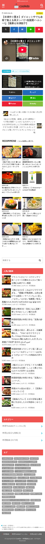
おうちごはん (22, 465)
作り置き (19, 487)
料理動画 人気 (22, 494)
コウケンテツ (9, 478)
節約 (16, 503)
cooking (7, 458)
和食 (30, 487)
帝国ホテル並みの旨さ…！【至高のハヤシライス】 (27, 390)
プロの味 (36, 478)
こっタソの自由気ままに (25, 471)
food (34, 458)
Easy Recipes (21, 458)
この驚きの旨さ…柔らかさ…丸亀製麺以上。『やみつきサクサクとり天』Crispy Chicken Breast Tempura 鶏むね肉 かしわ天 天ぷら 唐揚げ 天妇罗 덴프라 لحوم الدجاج (22, 336)
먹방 (6, 513)
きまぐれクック (22, 468)
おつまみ (8, 468)
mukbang (8, 465)
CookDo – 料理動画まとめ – (25, 538)
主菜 (31, 484)
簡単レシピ (33, 506)
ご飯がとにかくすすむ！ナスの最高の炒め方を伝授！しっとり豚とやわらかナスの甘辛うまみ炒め (27, 368)
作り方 (7, 487)
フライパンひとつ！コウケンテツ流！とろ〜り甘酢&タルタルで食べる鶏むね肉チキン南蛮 (27, 280)
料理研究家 (9, 497)
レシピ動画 (9, 484)
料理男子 (36, 494)
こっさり (8, 471)
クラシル (29, 474)
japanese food (10, 462)
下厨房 (21, 484)
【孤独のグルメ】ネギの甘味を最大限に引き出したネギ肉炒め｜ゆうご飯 (27, 402)
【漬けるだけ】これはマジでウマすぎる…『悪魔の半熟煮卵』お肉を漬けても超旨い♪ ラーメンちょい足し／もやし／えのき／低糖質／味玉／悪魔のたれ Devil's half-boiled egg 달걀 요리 (22, 296)
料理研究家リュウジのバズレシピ (16, 500)
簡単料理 (8, 510)
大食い (7, 490)
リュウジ (20, 481)
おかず (35, 465)
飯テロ (30, 510)
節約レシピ (28, 503)
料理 (17, 490)
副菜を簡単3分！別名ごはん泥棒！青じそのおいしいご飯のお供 (26, 310)
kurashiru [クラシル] (27, 462)
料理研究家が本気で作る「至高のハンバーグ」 (27, 379)
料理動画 (7, 71)
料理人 (27, 490)
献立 (6, 503)
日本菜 (35, 500)
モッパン (8, 481)
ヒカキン (23, 478)
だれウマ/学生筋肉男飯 (21, 71)
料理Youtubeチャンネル (14, 426)
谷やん (19, 510)
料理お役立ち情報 (12, 433)
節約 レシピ (9, 506)
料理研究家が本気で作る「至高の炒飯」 (27, 321)
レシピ (32, 481)
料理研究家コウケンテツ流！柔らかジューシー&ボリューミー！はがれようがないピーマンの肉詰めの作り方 (27, 353)
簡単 (21, 506)
